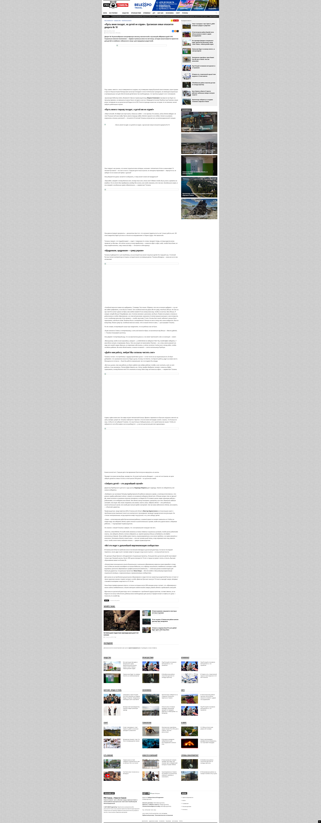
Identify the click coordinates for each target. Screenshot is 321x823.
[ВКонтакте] (173, 31)
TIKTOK (180, 821)
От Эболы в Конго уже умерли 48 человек (206, 728)
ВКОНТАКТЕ (145, 821)
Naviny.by (118, 32)
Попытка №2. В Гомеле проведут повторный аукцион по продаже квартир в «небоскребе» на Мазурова (198, 151)
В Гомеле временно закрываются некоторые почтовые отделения (164, 612)
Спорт (178, 13)
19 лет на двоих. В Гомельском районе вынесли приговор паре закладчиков (165, 620)
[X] (178, 31)
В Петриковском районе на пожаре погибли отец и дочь (208, 772)
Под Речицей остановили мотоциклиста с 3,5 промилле (204, 67)
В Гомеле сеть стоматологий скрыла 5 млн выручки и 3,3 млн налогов (175, 16)
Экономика (170, 13)
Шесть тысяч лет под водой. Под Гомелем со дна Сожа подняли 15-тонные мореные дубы (197, 216)
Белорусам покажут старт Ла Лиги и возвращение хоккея (131, 740)
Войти (184, 800)
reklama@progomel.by (159, 803)
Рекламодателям (186, 806)
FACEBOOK (161, 821)
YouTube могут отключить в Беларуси (131, 772)
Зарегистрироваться (187, 797)
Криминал (146, 13)
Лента (105, 13)
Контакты (184, 809)
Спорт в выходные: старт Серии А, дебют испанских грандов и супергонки (203, 24)
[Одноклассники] (175, 31)
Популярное (186, 110)
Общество (125, 13)
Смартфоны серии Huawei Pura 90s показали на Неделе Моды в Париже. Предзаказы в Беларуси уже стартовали (131, 697)
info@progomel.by (147, 799)
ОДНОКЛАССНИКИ (153, 821)
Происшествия (136, 13)
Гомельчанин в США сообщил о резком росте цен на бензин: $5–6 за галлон (131, 761)
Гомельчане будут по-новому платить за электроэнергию (127, 16)
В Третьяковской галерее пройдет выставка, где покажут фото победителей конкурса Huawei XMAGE (169, 762)
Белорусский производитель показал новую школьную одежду (131, 708)
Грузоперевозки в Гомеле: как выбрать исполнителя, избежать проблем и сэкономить (169, 774)
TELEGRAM (168, 821)
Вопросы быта (126, 20)
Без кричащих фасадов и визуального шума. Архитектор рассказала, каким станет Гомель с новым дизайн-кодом (202, 42)
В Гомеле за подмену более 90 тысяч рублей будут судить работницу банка (164, 629)
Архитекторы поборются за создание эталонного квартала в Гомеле (202, 100)
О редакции (185, 803)
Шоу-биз (160, 13)
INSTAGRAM (175, 821)
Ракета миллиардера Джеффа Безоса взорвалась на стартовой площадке (208, 741)
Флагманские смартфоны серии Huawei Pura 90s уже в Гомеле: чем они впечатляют (203, 59)
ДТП (154, 13)
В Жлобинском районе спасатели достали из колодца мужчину (203, 84)
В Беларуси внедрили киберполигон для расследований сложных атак (169, 742)
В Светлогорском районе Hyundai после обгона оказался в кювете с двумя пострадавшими (203, 34)
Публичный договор (148, 815)
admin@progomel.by (166, 806)
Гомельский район (115, 600)
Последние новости (186, 20)
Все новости (108, 20)
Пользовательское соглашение (164, 815)
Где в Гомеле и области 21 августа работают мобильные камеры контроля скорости (203, 93)
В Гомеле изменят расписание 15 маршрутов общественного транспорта (196, 129)
